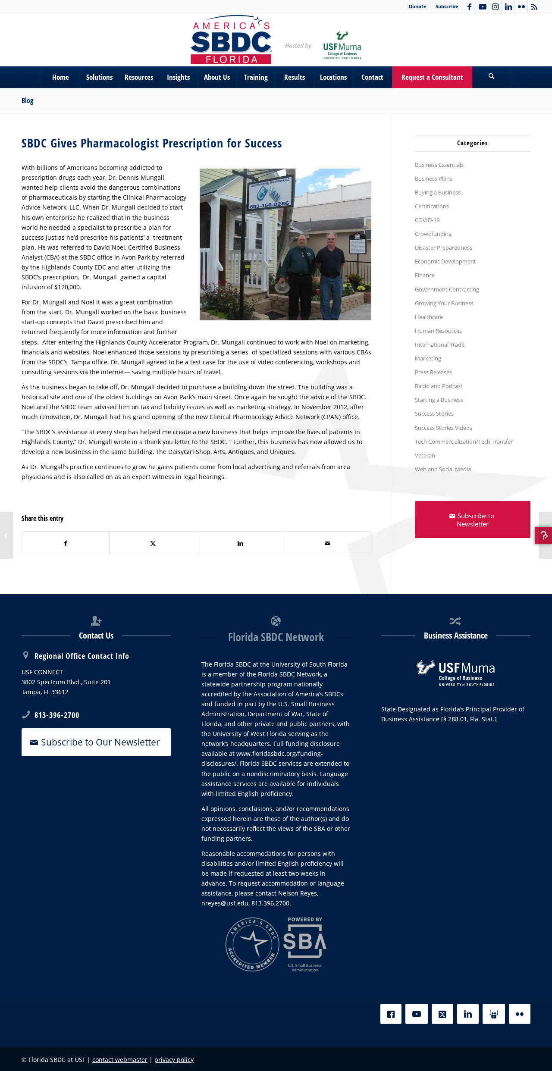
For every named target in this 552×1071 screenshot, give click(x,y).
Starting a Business (439, 400)
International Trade (439, 344)
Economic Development (445, 261)
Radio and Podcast (439, 386)
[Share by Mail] (327, 543)
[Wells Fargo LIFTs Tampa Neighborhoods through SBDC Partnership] (545, 535)
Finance (425, 275)
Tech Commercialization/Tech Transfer (464, 441)
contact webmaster (119, 1059)
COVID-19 (427, 220)
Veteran (425, 455)
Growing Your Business (444, 303)
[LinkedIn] (468, 1014)
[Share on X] (153, 543)
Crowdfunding (433, 234)
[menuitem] (418, 6)
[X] (442, 1014)
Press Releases (433, 372)
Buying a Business (438, 192)
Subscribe (447, 6)
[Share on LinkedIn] (240, 543)
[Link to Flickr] (521, 6)
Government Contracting (447, 289)
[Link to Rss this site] (534, 6)
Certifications (432, 206)
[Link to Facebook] (469, 6)
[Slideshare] (494, 1014)
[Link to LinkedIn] (508, 6)
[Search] (491, 77)
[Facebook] (390, 1014)
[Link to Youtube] (482, 6)
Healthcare (429, 317)
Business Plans (433, 178)
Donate (418, 6)
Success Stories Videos (443, 428)
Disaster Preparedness (443, 247)
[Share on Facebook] (65, 543)
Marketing (428, 358)
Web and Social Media (443, 469)
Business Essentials (439, 165)
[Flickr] (519, 1014)
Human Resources (438, 331)
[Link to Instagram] (495, 6)
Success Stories (434, 413)
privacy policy (174, 1059)
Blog (27, 100)
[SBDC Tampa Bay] (276, 39)
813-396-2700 (56, 715)
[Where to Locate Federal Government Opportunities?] (6, 535)
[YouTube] (416, 1014)
